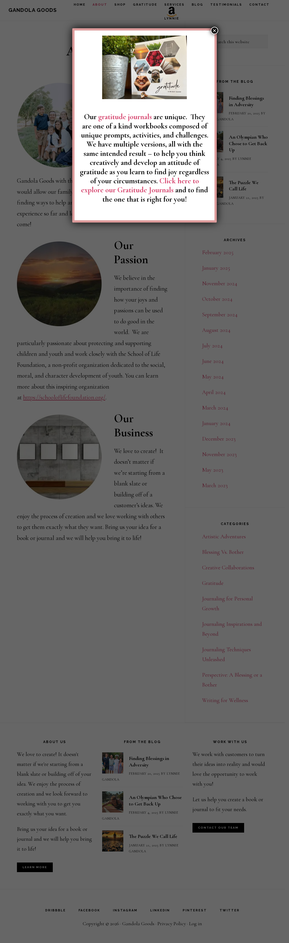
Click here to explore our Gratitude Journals (140, 185)
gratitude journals (125, 116)
